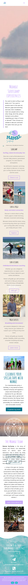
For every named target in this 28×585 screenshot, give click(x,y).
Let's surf (14, 290)
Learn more (14, 348)
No (16, 582)
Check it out (14, 177)
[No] (26, 580)
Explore (14, 233)
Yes (12, 582)
